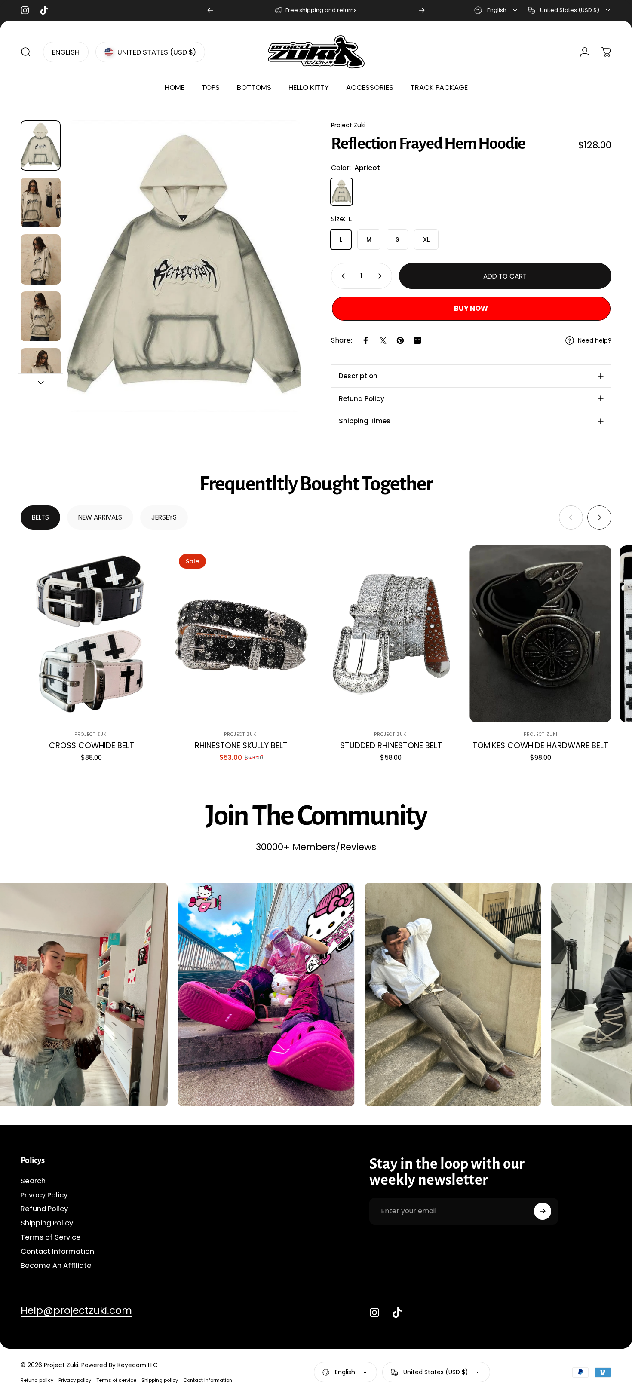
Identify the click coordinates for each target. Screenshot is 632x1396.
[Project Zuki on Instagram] (374, 1312)
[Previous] (210, 10)
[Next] (421, 10)
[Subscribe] (542, 1211)
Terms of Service (51, 1237)
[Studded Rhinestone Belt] (391, 633)
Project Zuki (348, 125)
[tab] (40, 517)
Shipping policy (159, 1380)
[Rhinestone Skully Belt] (241, 633)
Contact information (207, 1380)
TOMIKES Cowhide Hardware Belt (540, 745)
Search (33, 1181)
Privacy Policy (44, 1195)
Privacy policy (74, 1380)
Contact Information (57, 1251)
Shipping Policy (47, 1223)
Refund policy (37, 1380)
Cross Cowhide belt (91, 745)
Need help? (594, 341)
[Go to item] (41, 145)
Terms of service (116, 1380)
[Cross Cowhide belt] (92, 633)
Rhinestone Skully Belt (241, 745)
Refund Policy (44, 1209)
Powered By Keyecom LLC (119, 1365)
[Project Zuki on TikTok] (397, 1312)
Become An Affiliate (56, 1265)
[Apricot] (342, 191)
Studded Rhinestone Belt (391, 745)
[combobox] (496, 10)
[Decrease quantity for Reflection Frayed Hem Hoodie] (341, 275)
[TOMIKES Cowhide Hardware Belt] (540, 633)
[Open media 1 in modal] (184, 266)
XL (426, 239)
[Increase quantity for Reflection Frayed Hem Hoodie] (382, 275)
